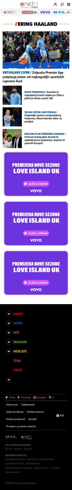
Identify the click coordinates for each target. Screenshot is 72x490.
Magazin (20, 341)
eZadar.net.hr (41, 468)
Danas (18, 313)
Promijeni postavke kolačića (21, 426)
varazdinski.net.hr (14, 463)
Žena (17, 360)
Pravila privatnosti (15, 419)
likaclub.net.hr (12, 472)
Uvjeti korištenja (14, 412)
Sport (18, 323)
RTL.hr (8, 448)
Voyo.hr (28, 448)
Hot (16, 332)
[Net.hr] (27, 437)
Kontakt (32, 419)
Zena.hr (18, 448)
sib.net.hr (32, 459)
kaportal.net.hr (46, 459)
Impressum (12, 404)
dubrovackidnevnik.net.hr (19, 468)
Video (17, 370)
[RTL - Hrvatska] (11, 437)
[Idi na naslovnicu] (30, 8)
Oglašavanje (28, 404)
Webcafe (20, 351)
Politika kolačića (35, 412)
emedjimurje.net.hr (15, 459)
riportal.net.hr (33, 463)
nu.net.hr (55, 468)
